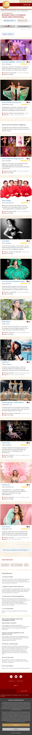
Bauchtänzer (5, 565)
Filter (6, 26)
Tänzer (18, 10)
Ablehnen (16, 729)
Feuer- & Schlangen (16, 565)
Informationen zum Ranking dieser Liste (23, 544)
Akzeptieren (16, 725)
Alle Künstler (3, 10)
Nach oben (24, 691)
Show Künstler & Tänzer (11, 10)
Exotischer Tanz (22, 20)
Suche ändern (23, 26)
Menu (25, 5)
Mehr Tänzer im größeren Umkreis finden (15, 550)
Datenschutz (20, 681)
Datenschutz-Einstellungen (16, 732)
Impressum (11, 681)
